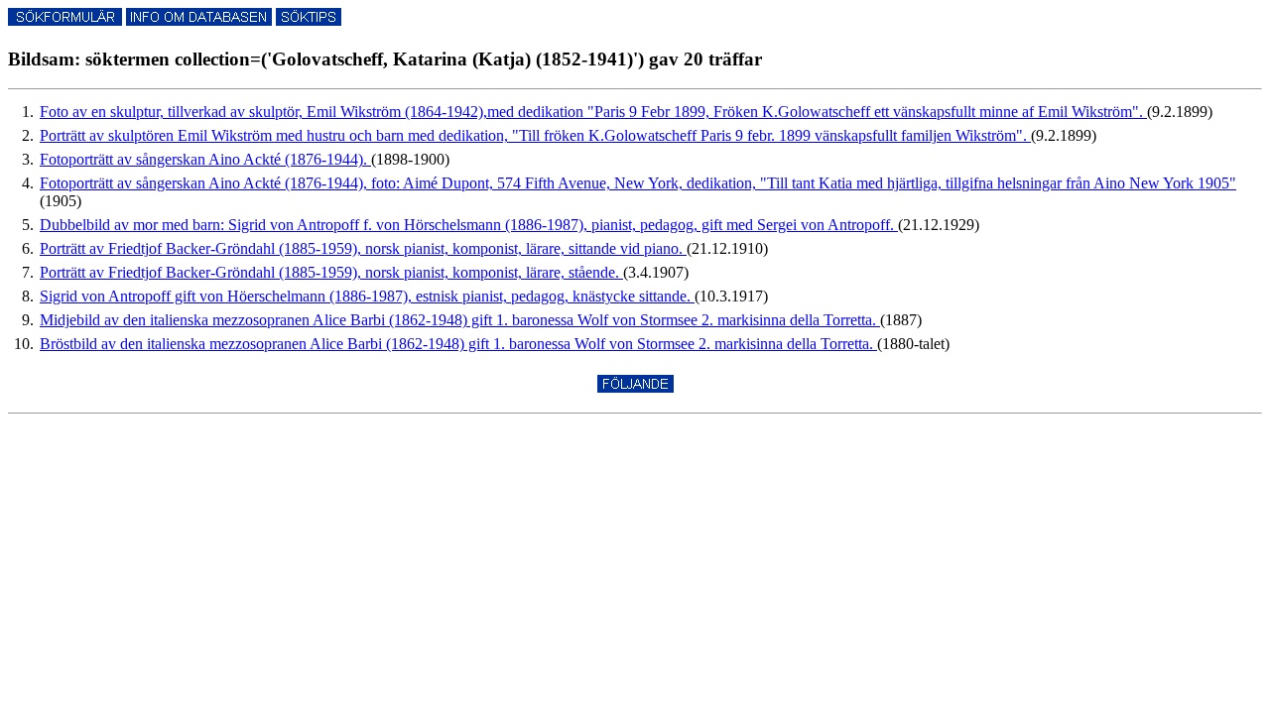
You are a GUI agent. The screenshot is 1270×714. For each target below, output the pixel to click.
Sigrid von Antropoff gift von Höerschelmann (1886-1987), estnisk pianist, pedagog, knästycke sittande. (367, 296)
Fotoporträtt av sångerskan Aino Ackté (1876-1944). (205, 159)
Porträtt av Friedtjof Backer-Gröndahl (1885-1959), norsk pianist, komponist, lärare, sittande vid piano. (363, 248)
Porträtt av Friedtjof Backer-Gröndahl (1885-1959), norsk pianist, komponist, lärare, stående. (331, 272)
